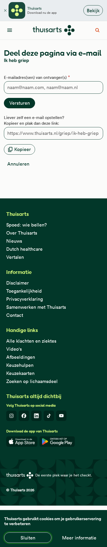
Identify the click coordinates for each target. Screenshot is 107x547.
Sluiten (28, 538)
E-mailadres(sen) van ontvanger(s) (35, 77)
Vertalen (15, 257)
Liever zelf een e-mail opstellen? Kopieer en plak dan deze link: (34, 120)
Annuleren (18, 164)
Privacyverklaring (24, 299)
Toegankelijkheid (24, 291)
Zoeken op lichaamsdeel (32, 381)
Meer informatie (79, 538)
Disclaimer (17, 283)
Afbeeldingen (20, 357)
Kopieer (22, 149)
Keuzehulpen (20, 365)
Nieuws (14, 241)
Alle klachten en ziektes (31, 341)
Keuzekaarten (20, 373)
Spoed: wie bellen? (26, 225)
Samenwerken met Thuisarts (36, 307)
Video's (14, 349)
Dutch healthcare (24, 249)
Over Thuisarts (21, 233)
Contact (14, 315)
